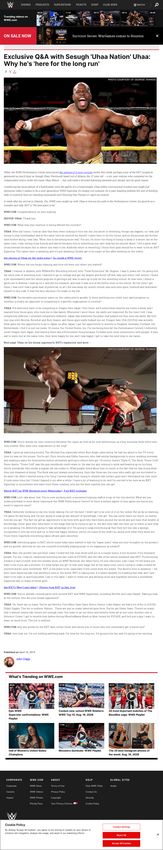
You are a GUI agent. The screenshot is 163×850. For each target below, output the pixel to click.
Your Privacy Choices (61, 803)
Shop (94, 4)
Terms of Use (57, 786)
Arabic (113, 786)
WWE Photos (36, 797)
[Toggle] (14, 71)
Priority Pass (36, 803)
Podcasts (42, 4)
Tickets (81, 4)
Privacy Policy (58, 791)
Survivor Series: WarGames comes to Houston (108, 36)
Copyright (56, 797)
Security (90, 797)
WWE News (36, 786)
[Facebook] (6, 71)
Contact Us (91, 791)
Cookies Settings (121, 827)
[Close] (157, 834)
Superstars (62, 4)
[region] (81, 835)
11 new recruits (83, 172)
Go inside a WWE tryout (67, 258)
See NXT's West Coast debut (20, 587)
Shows (26, 4)
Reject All (121, 835)
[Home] (10, 4)
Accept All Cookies (121, 843)
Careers (10, 791)
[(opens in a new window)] (52, 36)
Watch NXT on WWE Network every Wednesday (32, 490)
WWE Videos (36, 791)
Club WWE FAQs (94, 786)
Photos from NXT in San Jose (57, 587)
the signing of (67, 172)
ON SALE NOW (17, 36)
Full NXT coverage (75, 490)
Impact (9, 797)
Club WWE (110, 4)
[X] (10, 71)
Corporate (11, 786)
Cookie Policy (92, 803)
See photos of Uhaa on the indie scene (27, 258)
